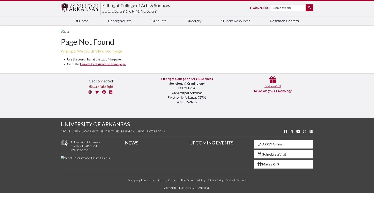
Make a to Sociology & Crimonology (273, 88)
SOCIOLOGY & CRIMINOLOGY (129, 11)
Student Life (109, 131)
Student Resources (235, 21)
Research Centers (284, 21)
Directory (193, 21)
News (140, 131)
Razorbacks (155, 131)
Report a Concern (167, 180)
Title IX (185, 180)
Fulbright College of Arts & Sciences (136, 5)
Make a (271, 164)
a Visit (274, 154)
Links (260, 7)
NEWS (131, 142)
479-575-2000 (79, 150)
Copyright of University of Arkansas (187, 187)
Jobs (244, 180)
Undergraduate (120, 21)
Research (128, 131)
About (65, 131)
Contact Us (232, 180)
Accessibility (198, 180)
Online (272, 144)
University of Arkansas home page (103, 64)
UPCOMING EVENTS (211, 142)
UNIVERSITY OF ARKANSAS (95, 124)
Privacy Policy (215, 180)
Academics (90, 131)
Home (83, 21)
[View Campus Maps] (64, 147)
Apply (76, 131)
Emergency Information (141, 180)
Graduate (159, 21)
